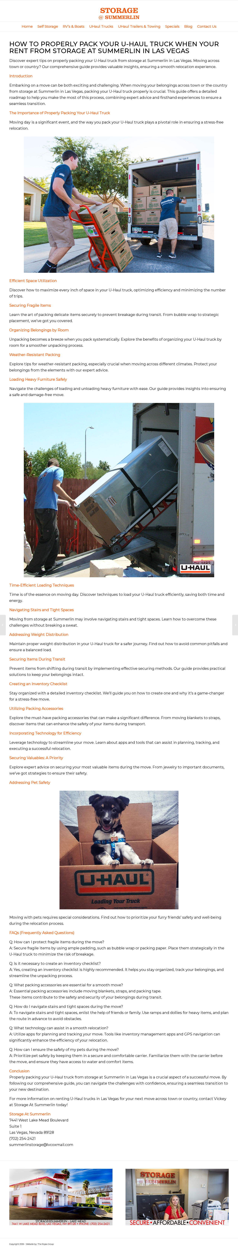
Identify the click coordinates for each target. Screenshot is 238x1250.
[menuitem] (27, 26)
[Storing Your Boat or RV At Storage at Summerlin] (235, 625)
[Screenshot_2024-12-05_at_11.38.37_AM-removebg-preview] (119, 11)
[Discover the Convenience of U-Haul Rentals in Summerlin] (3, 625)
